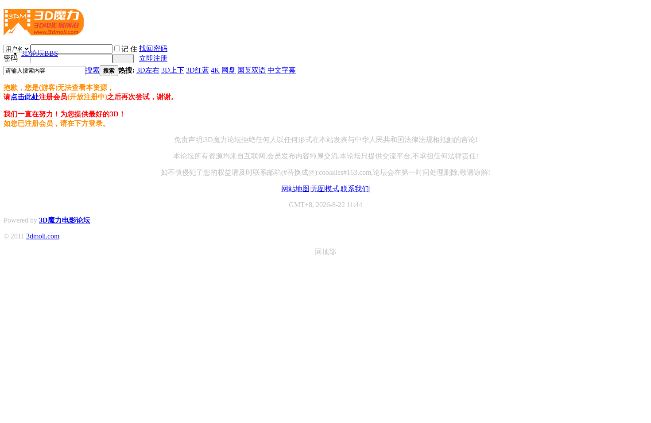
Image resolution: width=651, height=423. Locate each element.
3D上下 (172, 70)
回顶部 (325, 251)
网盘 (228, 70)
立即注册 (153, 58)
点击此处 (25, 96)
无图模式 (325, 188)
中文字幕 (281, 70)
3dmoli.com (42, 236)
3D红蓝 (197, 70)
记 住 (129, 49)
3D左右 (147, 70)
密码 (11, 58)
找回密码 (153, 48)
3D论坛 (39, 53)
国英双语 (251, 70)
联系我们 (355, 188)
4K (215, 70)
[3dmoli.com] (44, 32)
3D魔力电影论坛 (64, 220)
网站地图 (295, 188)
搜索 (92, 70)
